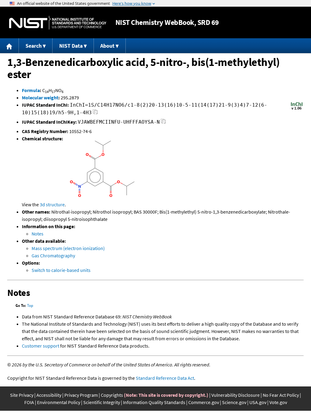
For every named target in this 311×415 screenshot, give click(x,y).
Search (34, 45)
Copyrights (112, 395)
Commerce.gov (203, 402)
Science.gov (234, 402)
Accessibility (48, 395)
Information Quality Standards (154, 402)
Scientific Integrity (101, 402)
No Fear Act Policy (281, 395)
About (107, 45)
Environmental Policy (58, 402)
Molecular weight (40, 97)
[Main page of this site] (9, 45)
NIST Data (71, 45)
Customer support (40, 346)
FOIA (29, 402)
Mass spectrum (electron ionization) (68, 248)
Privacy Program (81, 395)
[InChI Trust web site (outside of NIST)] (297, 109)
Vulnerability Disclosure (235, 395)
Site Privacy (21, 395)
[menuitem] (9, 45)
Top (30, 305)
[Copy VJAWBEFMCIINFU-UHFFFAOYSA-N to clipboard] (163, 123)
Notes (37, 234)
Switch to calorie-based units (61, 270)
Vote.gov (278, 402)
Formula (31, 90)
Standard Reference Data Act (165, 378)
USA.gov (257, 402)
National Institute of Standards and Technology (57, 22)
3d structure (52, 204)
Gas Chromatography (53, 255)
